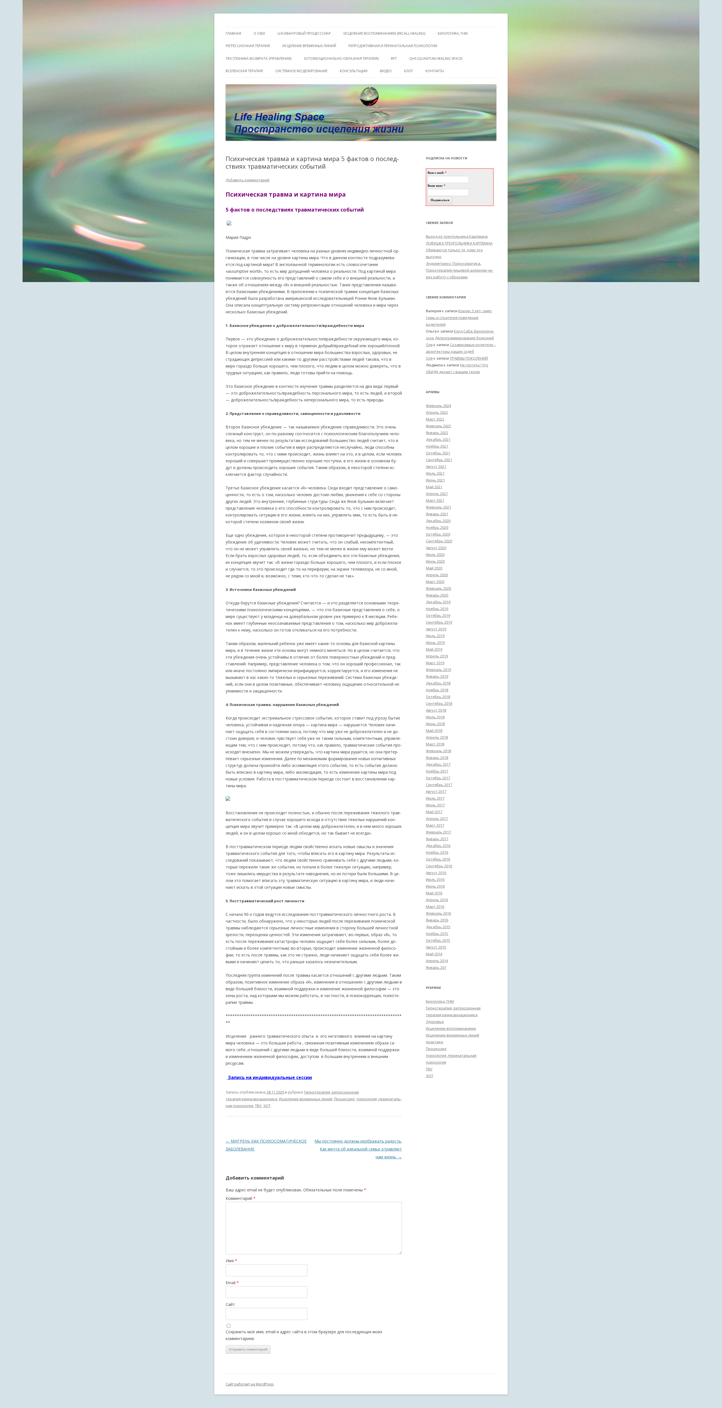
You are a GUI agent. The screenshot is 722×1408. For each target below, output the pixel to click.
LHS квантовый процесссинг (304, 33)
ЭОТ (266, 1105)
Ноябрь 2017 (437, 771)
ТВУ (258, 1105)
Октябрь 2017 (438, 777)
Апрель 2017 (437, 818)
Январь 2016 (437, 920)
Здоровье (435, 1021)
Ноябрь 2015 (437, 933)
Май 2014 (434, 953)
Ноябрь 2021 (437, 446)
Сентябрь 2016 (439, 865)
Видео (386, 71)
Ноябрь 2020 (437, 527)
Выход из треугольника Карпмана (457, 236)
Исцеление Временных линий (309, 45)
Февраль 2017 (438, 832)
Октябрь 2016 (438, 859)
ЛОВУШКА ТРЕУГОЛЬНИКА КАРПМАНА (459, 243)
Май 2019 (434, 649)
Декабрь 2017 (438, 764)
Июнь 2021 (435, 480)
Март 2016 (435, 906)
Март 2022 (435, 419)
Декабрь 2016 (438, 845)
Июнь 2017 (435, 805)
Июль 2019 (435, 635)
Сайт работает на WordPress (250, 1384)
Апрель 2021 (437, 493)
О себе (259, 33)
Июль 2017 (435, 798)
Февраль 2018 (438, 750)
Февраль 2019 (438, 669)
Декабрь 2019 (438, 601)
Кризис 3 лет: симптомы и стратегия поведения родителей (459, 317)
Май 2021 (434, 486)
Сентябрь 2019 (439, 622)
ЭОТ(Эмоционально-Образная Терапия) (341, 58)
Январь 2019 (437, 676)
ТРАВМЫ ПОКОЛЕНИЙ (469, 358)
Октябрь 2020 (438, 534)
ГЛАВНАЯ (233, 33)
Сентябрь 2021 (439, 459)
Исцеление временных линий (305, 1098)
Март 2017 (435, 825)
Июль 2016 (435, 879)
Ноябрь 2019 (437, 608)
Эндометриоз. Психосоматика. (453, 263)
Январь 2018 (437, 757)
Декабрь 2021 (438, 439)
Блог (408, 71)
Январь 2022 (437, 432)
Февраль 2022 (438, 425)
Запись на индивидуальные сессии (269, 1077)
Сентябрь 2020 (439, 541)
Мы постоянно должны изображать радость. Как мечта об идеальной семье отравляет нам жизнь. (358, 1149)
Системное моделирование (301, 71)
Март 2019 (435, 662)
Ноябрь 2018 (437, 689)
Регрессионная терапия (248, 45)
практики (434, 1041)
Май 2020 (434, 568)
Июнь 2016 (435, 886)
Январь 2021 (437, 513)
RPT (394, 58)
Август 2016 (436, 872)
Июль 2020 (435, 554)
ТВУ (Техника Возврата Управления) (258, 58)
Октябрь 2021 (438, 453)
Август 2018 (436, 710)
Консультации (353, 71)
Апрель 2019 (437, 656)
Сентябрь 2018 (439, 703)
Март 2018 (435, 744)
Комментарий (241, 1198)
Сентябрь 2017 (439, 784)
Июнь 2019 (435, 642)
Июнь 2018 (435, 723)
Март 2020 (435, 581)
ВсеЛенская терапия (244, 71)
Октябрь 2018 (438, 696)
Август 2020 (436, 547)
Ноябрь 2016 (437, 852)
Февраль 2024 (438, 405)
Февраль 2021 (438, 507)
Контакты (435, 71)
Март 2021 (435, 500)
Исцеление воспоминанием (451, 1028)
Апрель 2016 (437, 899)
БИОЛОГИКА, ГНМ (453, 33)
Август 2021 (436, 466)
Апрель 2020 (437, 574)
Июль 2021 (435, 473)
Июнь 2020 (435, 561)
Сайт (230, 1304)
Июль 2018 (435, 717)
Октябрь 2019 (438, 615)
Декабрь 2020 (438, 520)
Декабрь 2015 (438, 926)
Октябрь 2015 (438, 940)
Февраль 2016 (438, 913)
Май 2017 (434, 811)
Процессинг (344, 1098)
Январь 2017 (437, 838)
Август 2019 (436, 629)
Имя (231, 1260)
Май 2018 (434, 730)
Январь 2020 (437, 595)
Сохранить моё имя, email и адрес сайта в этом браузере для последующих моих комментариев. (304, 1335)
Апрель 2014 (437, 960)
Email (232, 1282)
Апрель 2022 (437, 412)
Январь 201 (436, 967)
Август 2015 (436, 947)
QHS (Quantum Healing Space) (435, 58)
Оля (429, 344)
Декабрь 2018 (438, 683)
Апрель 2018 (437, 737)
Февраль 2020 (438, 588)
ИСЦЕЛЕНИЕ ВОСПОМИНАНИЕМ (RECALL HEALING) (384, 33)
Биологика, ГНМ (440, 1001)
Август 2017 (436, 791)
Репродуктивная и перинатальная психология (393, 45)
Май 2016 (434, 893)
